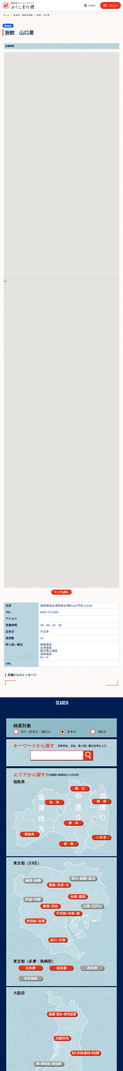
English (91, 5)
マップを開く (61, 592)
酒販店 (102, 731)
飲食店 (71, 731)
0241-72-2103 (49, 612)
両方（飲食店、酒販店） (37, 731)
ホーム (6, 15)
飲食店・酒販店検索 (23, 15)
